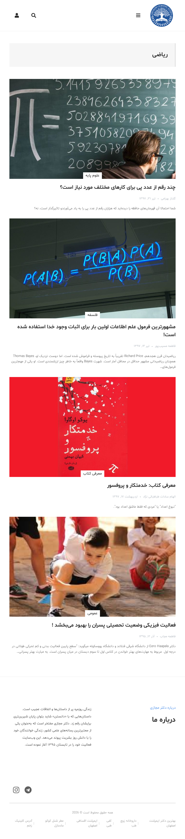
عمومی (92, 613)
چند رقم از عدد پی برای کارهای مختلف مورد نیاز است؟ (118, 187)
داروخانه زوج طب (128, 823)
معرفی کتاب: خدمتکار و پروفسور (141, 485)
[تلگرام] (28, 790)
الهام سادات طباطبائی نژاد (159, 497)
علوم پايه (92, 175)
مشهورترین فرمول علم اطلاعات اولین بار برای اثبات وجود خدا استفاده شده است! (96, 331)
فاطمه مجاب (168, 636)
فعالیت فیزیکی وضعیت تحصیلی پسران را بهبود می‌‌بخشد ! (114, 625)
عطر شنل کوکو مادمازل (54, 823)
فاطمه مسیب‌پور (165, 346)
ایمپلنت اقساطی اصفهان (87, 823)
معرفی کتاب (92, 473)
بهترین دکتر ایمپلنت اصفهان (162, 823)
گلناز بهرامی (168, 198)
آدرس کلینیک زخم (23, 823)
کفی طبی (109, 823)
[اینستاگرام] (16, 790)
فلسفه (92, 315)
